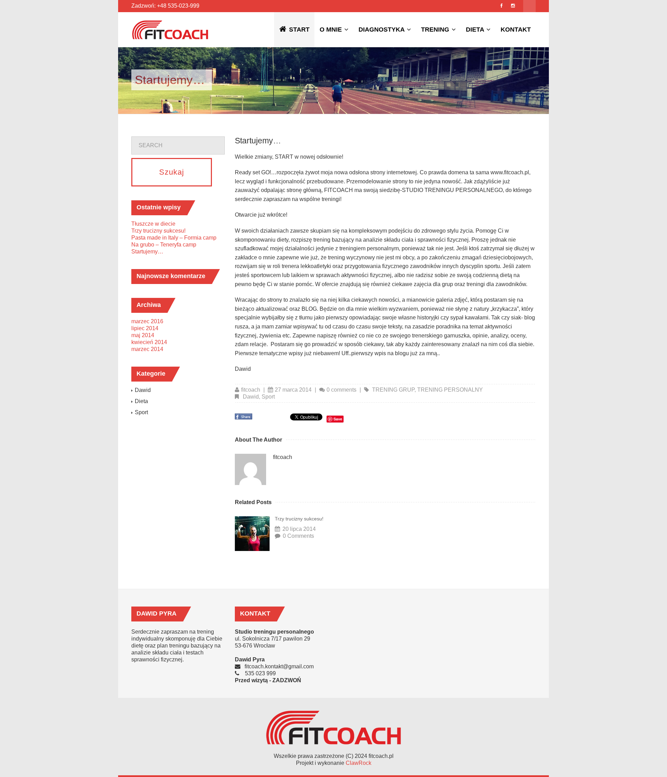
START (299, 29)
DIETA (476, 29)
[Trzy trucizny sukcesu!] (252, 533)
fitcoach (250, 390)
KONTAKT (516, 29)
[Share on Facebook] (244, 418)
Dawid (251, 397)
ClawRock (358, 763)
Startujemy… (147, 251)
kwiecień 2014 (149, 342)
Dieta (141, 401)
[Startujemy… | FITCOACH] (170, 29)
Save (338, 418)
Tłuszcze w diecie (153, 224)
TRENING (436, 29)
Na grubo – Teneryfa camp (163, 245)
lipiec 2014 (144, 328)
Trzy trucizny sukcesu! (299, 518)
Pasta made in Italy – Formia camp (173, 238)
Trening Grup (393, 390)
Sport (268, 397)
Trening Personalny (450, 390)
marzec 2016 (147, 321)
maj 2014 (142, 335)
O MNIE (332, 29)
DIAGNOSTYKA (382, 29)
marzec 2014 (147, 349)
